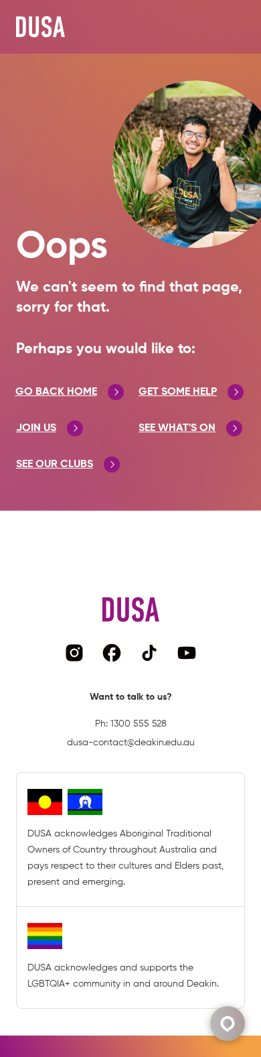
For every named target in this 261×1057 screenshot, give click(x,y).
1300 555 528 (138, 724)
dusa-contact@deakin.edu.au (131, 742)
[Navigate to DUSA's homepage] (40, 27)
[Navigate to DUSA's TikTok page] (149, 653)
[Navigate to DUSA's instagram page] (74, 653)
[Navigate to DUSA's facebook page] (111, 653)
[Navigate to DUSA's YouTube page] (186, 653)
